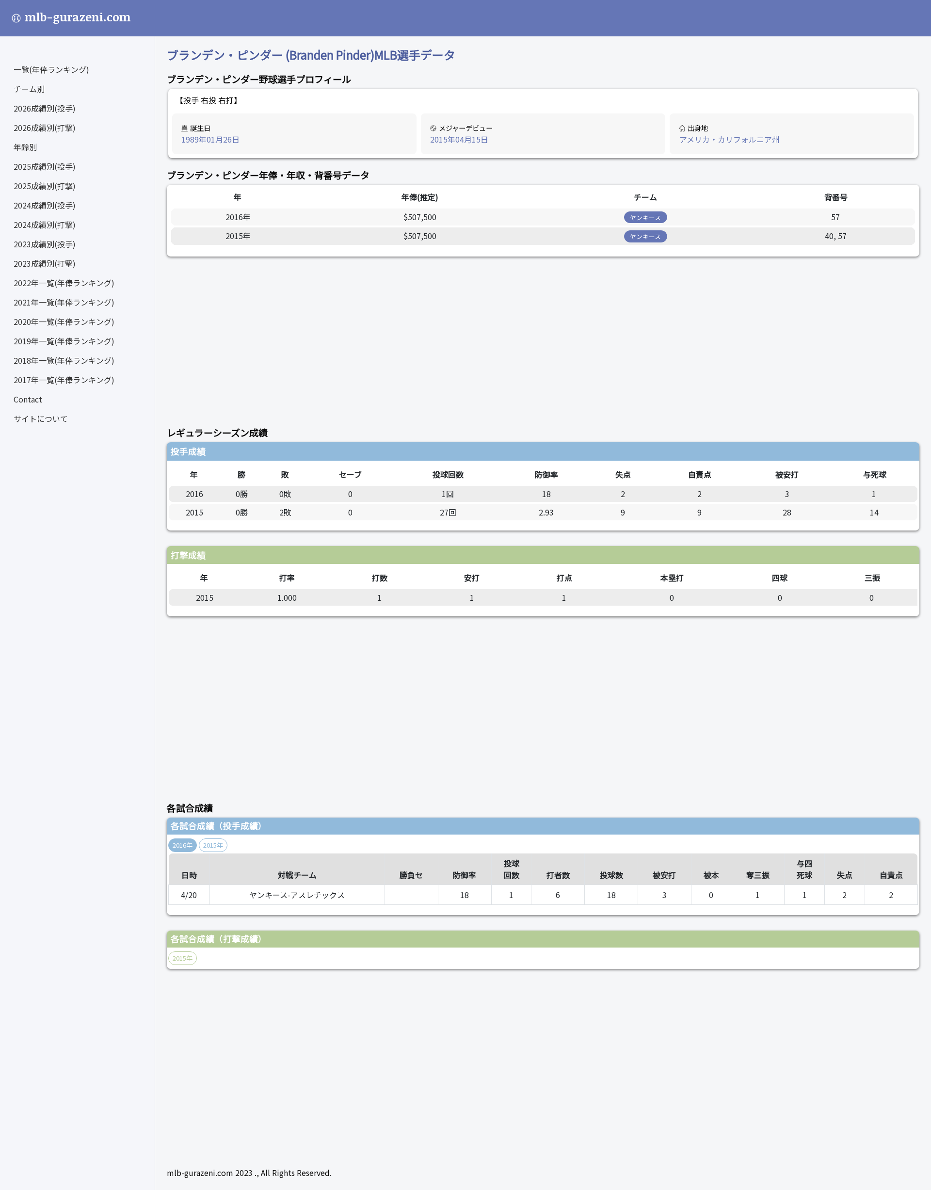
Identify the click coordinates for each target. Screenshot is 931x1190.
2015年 (213, 845)
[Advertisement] (458, 336)
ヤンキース (645, 217)
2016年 (183, 845)
